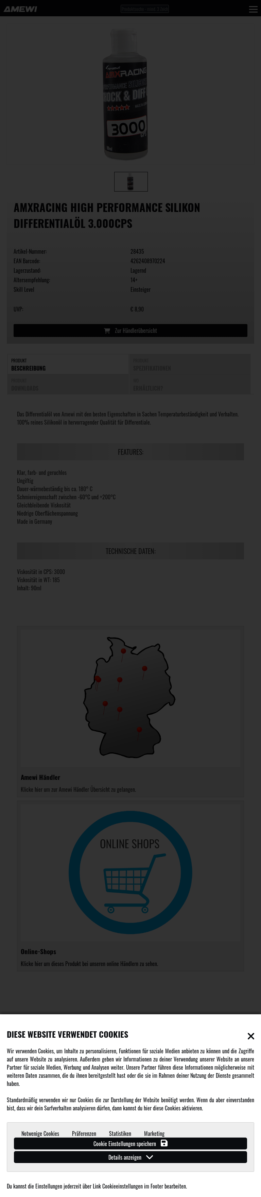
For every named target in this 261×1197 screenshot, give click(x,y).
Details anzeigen (125, 1157)
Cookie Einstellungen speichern (125, 1144)
